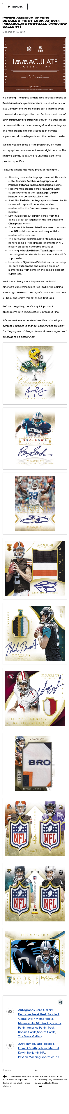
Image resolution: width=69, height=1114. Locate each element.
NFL (42, 1052)
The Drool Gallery (30, 1036)
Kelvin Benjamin (29, 1052)
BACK (18, 6)
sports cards (50, 1057)
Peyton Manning (29, 1057)
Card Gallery (44, 1010)
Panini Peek (46, 1027)
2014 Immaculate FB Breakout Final (38, 311)
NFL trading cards (48, 1023)
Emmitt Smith (27, 1048)
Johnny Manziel (48, 1048)
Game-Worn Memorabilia (35, 1018)
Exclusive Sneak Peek (32, 1014)
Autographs (26, 1010)
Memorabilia (26, 1023)
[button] (34, 1002)
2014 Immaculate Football (36, 1043)
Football (53, 1014)
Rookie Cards (27, 1032)
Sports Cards (46, 1032)
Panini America (28, 1027)
